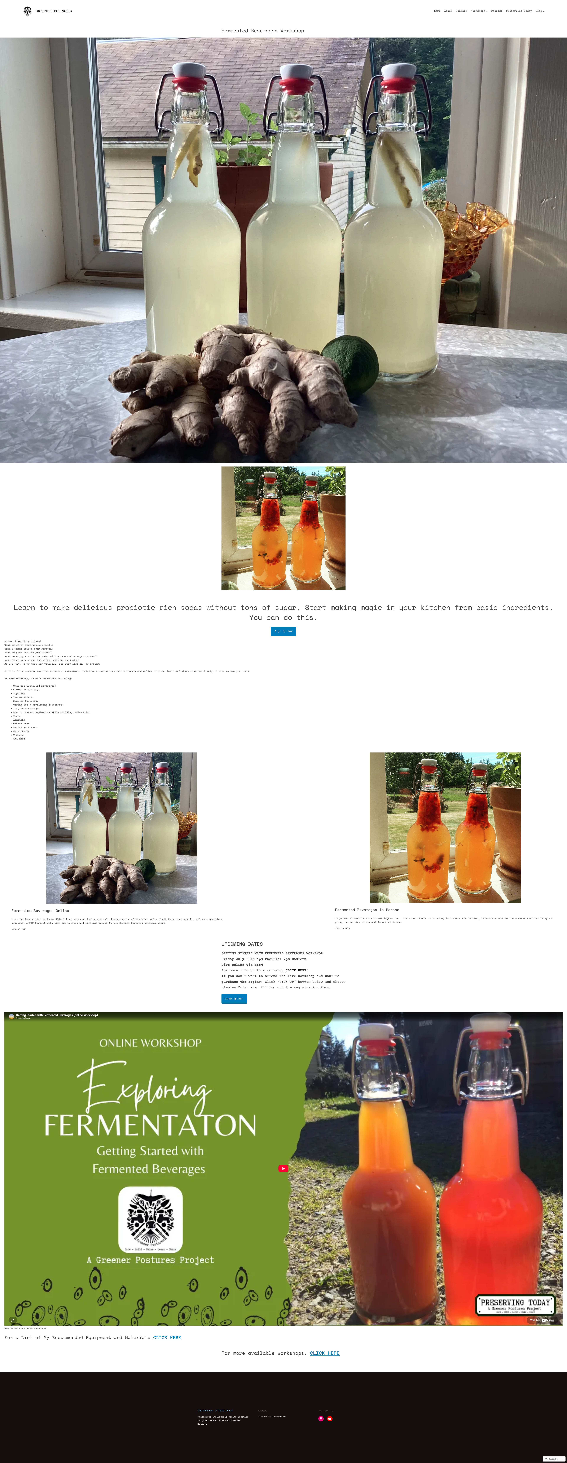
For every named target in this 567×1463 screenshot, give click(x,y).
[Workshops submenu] (487, 11)
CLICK (319, 1352)
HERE (334, 1352)
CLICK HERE (296, 971)
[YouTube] (330, 1418)
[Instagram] (321, 1418)
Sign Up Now (284, 631)
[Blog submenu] (543, 11)
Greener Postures (54, 11)
